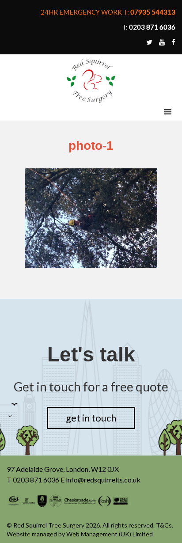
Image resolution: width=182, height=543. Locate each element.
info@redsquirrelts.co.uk (103, 479)
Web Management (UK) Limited (109, 534)
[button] (151, 112)
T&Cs (164, 525)
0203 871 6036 (36, 479)
